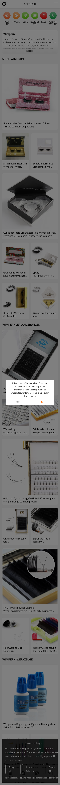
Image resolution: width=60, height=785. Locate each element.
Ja (42, 401)
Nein (18, 401)
